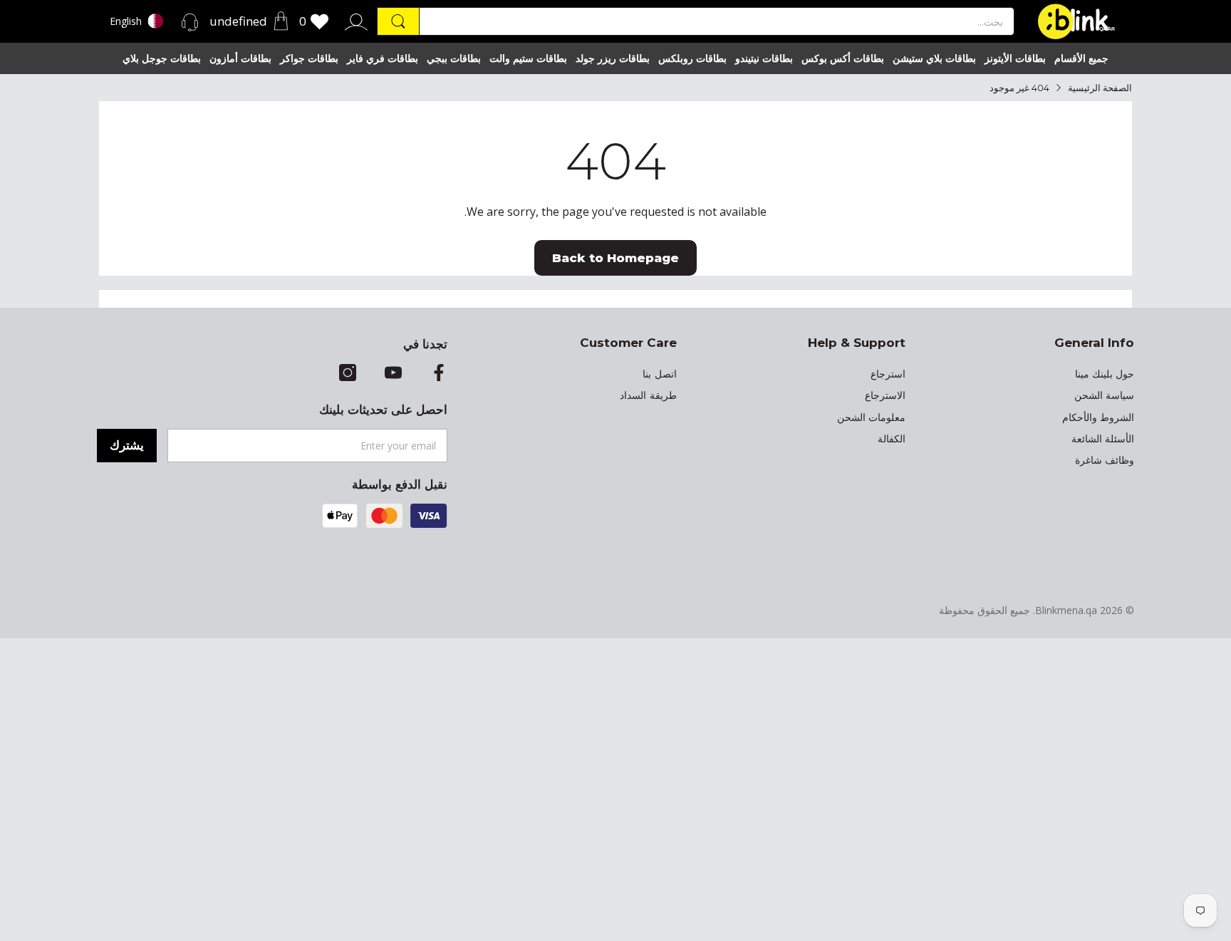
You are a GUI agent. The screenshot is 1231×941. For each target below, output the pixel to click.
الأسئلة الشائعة (1102, 438)
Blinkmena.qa (1066, 610)
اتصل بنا (659, 374)
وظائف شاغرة (1104, 460)
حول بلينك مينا (1104, 374)
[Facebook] (438, 374)
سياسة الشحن (1104, 395)
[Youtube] (393, 374)
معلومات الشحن (871, 417)
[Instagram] (347, 374)
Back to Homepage (615, 258)
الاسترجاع (885, 395)
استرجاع (888, 374)
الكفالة (891, 438)
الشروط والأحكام (1098, 417)
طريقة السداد (648, 395)
